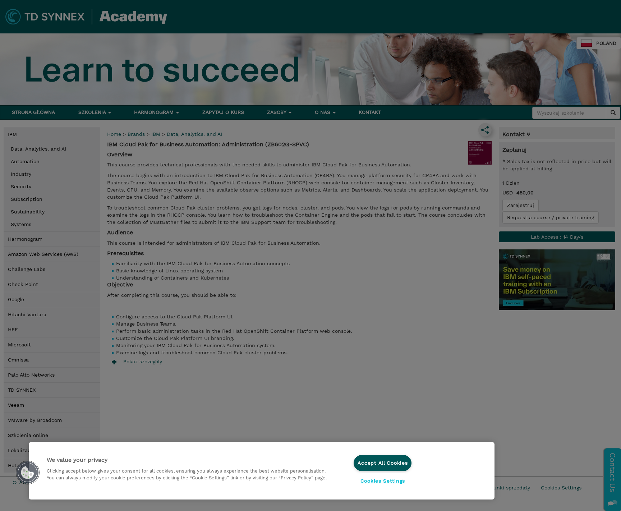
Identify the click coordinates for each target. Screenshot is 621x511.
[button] (27, 472)
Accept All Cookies (383, 463)
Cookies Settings (382, 481)
